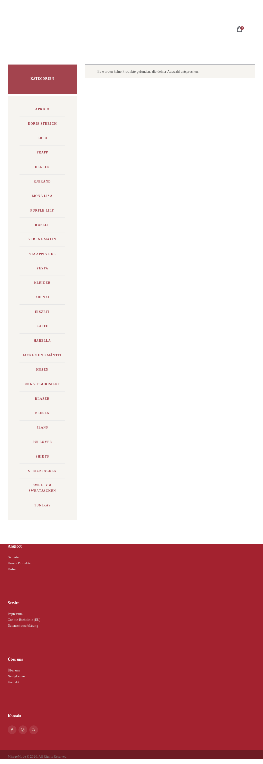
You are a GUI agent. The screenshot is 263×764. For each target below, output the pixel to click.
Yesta (42, 268)
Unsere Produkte (19, 563)
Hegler (42, 167)
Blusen (42, 413)
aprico (42, 109)
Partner (12, 569)
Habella (42, 340)
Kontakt (13, 682)
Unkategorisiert (42, 384)
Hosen (42, 369)
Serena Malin (42, 239)
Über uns (14, 670)
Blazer (42, 399)
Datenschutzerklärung (23, 625)
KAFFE (42, 326)
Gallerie (13, 557)
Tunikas (42, 505)
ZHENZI (42, 297)
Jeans (42, 427)
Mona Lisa (42, 196)
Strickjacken (42, 471)
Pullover (42, 442)
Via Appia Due (42, 254)
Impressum (15, 614)
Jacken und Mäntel (42, 355)
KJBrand (42, 181)
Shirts (42, 456)
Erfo (42, 138)
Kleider (42, 283)
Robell (42, 225)
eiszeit (42, 312)
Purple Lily (42, 210)
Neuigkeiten (16, 676)
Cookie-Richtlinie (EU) (24, 620)
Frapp (42, 152)
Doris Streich (42, 123)
